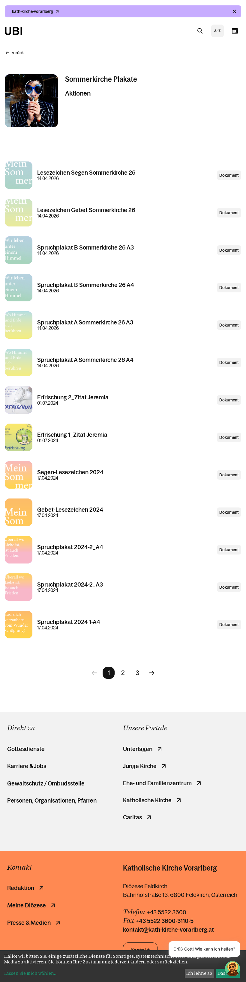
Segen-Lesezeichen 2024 (70, 472)
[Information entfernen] (234, 11)
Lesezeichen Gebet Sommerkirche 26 (86, 210)
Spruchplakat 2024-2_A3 (70, 584)
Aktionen (73, 93)
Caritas (132, 817)
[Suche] (200, 31)
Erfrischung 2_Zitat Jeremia (73, 397)
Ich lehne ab (199, 973)
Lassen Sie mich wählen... (31, 973)
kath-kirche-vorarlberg (32, 11)
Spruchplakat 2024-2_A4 (70, 547)
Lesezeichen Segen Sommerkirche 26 (86, 172)
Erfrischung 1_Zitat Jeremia (72, 434)
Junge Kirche (140, 766)
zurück (17, 52)
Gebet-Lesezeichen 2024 (70, 509)
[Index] (217, 31)
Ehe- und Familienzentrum (157, 783)
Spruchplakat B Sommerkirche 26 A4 (85, 285)
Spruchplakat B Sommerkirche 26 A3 (85, 247)
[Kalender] (235, 31)
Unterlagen (137, 749)
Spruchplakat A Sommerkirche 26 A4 (85, 359)
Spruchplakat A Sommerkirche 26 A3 (85, 322)
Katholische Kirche (147, 800)
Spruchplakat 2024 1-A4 (68, 622)
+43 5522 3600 (166, 912)
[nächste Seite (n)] (152, 672)
